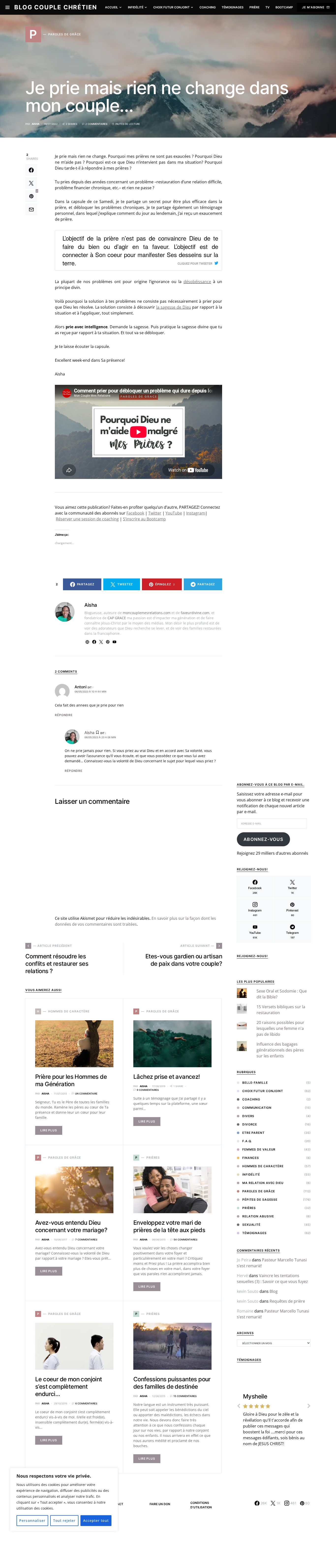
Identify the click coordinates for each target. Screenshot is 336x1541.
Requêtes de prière (287, 1301)
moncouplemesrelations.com (146, 612)
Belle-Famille (255, 1082)
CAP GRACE (116, 618)
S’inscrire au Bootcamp (144, 519)
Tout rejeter (64, 1520)
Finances (250, 1158)
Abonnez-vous (263, 839)
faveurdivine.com (195, 612)
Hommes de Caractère (263, 1166)
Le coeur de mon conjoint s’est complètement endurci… (68, 1386)
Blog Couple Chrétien (55, 7)
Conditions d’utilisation (201, 1505)
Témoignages (254, 1233)
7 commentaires (86, 1239)
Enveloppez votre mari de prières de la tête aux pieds (169, 1226)
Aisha (35, 123)
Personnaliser (32, 1520)
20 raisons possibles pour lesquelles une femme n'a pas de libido (280, 1028)
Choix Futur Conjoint (262, 1091)
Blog (274, 1291)
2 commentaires (96, 123)
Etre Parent (253, 1133)
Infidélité (251, 1174)
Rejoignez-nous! (252, 956)
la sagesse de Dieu (173, 307)
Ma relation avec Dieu (263, 1183)
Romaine (245, 1311)
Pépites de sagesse (259, 1199)
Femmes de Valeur (258, 1149)
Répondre (64, 715)
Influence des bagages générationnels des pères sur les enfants (280, 1050)
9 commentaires (148, 1089)
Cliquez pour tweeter (195, 263)
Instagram (195, 513)
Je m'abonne (313, 7)
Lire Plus (48, 1130)
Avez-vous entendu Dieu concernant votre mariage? (71, 1226)
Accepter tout (96, 1520)
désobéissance (197, 281)
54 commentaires (185, 1239)
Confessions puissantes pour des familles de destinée (172, 1383)
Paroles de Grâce (258, 1191)
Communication (257, 1107)
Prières (249, 1208)
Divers (248, 1116)
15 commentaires (185, 1396)
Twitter (154, 513)
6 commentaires (86, 1403)
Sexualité (251, 1224)
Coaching (251, 1099)
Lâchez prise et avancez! (166, 1076)
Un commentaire (86, 1093)
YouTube (174, 513)
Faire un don (160, 1504)
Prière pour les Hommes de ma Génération (71, 1080)
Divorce (249, 1124)
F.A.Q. (247, 1141)
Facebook (135, 513)
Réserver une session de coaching (87, 519)
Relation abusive (258, 1216)
